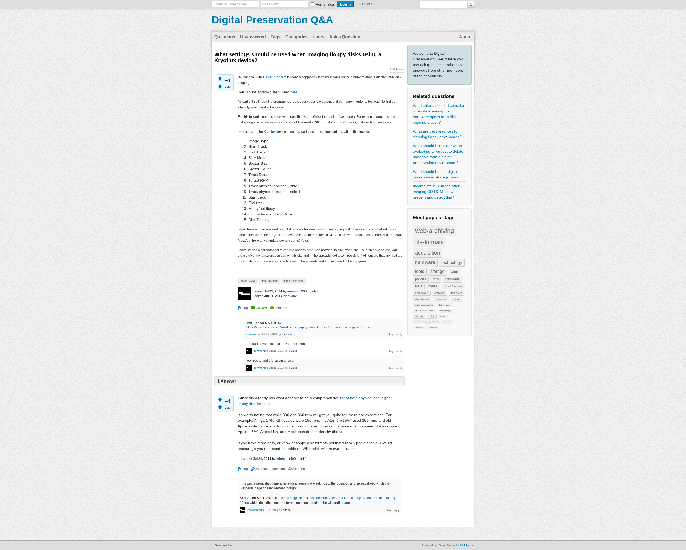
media (433, 286)
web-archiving (434, 230)
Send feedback (224, 545)
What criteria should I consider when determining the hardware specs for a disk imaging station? (438, 113)
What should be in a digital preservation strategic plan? (436, 174)
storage (437, 271)
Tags (276, 37)
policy (431, 316)
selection (447, 322)
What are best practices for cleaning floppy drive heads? (437, 134)
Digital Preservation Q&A (272, 19)
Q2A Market (467, 545)
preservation (419, 327)
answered (245, 459)
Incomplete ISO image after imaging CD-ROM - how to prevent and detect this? (436, 191)
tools (419, 271)
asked (258, 291)
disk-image (421, 292)
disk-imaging (444, 305)
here (293, 92)
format (435, 322)
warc (454, 272)
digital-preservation (424, 305)
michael (287, 334)
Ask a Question (344, 37)
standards (452, 279)
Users (318, 37)
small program (275, 77)
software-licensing (421, 322)
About (465, 37)
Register (365, 4)
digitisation (433, 327)
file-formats (429, 242)
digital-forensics (453, 286)
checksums (422, 299)
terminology (445, 310)
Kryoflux (269, 132)
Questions (224, 37)
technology (451, 262)
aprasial (442, 316)
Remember (324, 4)
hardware (425, 262)
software (439, 292)
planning (419, 316)
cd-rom (456, 299)
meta (418, 286)
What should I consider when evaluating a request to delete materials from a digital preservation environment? (438, 154)
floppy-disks (248, 280)
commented (253, 334)
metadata (441, 299)
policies (420, 279)
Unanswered (253, 37)
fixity (436, 279)
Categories (296, 37)
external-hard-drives (424, 310)
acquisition (427, 253)
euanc (292, 291)
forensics (456, 292)
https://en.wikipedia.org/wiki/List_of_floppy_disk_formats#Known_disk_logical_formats (309, 327)
